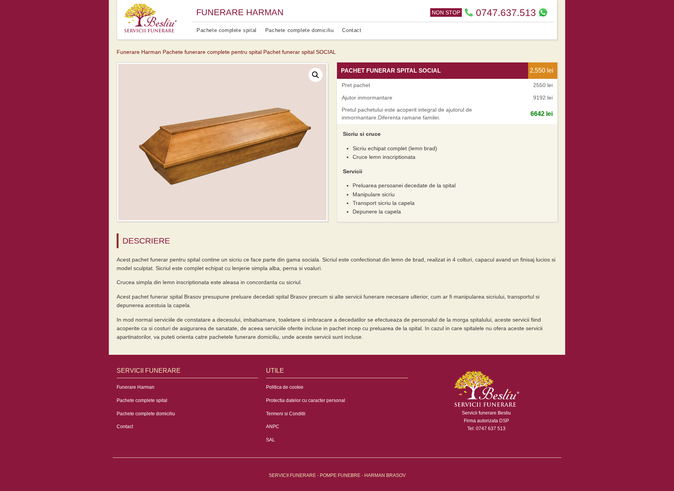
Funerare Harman (135, 387)
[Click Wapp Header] (542, 12)
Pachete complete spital (227, 30)
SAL (270, 440)
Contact (351, 30)
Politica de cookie (284, 387)
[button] (316, 75)
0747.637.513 (506, 12)
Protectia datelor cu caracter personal (305, 400)
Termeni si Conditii (285, 413)
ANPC (272, 426)
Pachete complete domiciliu (299, 30)
